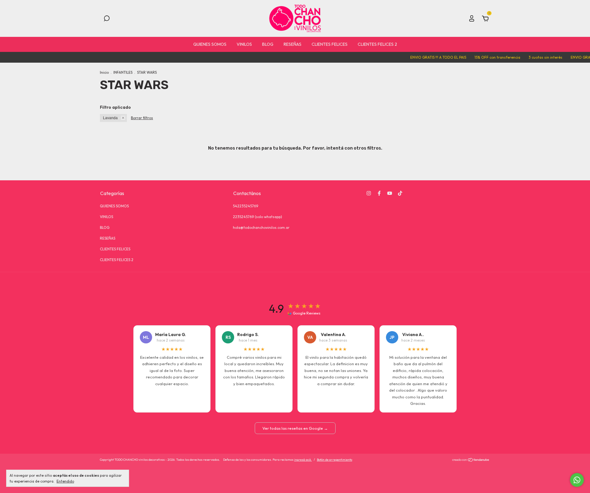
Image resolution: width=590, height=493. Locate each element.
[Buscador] (106, 19)
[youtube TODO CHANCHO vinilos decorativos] (389, 193)
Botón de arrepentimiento (334, 460)
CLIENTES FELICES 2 (377, 44)
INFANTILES (122, 72)
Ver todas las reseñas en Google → (295, 428)
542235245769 (245, 206)
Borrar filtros (142, 117)
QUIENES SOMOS (209, 44)
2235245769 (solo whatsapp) (257, 216)
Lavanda (110, 118)
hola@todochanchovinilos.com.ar (261, 227)
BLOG (267, 44)
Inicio (104, 72)
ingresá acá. (303, 460)
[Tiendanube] (471, 460)
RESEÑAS (292, 44)
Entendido (65, 481)
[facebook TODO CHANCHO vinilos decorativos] (379, 193)
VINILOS (244, 44)
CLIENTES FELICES (330, 44)
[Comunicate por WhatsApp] (577, 480)
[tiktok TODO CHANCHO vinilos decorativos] (400, 193)
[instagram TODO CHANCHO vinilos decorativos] (368, 193)
